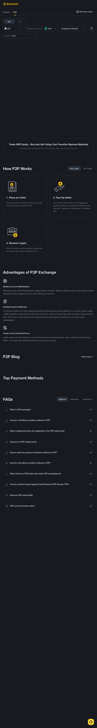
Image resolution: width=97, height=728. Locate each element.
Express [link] (6, 12)
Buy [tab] (9, 21)
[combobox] (13, 28)
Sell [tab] (20, 21)
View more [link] (86, 356)
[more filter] (91, 28)
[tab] (6, 12)
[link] (51, 442)
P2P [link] (15, 12)
